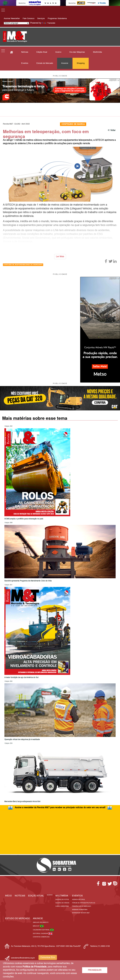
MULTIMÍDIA (61, 896)
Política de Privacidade (35, 967)
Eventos (24, 63)
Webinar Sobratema (79, 909)
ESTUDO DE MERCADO (17, 918)
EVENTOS (77, 896)
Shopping (81, 63)
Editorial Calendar (41, 933)
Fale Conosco (28, 19)
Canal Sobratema (62, 906)
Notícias (24, 52)
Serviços (41, 19)
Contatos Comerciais (41, 937)
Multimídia (97, 52)
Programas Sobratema (57, 19)
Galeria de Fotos (62, 899)
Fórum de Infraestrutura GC (83, 903)
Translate (51, 23)
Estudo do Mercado (44, 63)
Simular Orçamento (40, 922)
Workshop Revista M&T (81, 913)
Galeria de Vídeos (62, 903)
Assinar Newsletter (12, 19)
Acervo (58, 52)
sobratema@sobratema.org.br (23, 958)
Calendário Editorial (41, 930)
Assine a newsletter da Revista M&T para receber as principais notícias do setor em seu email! (60, 808)
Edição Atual (41, 52)
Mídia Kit (36, 926)
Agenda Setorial (78, 899)
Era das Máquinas (77, 52)
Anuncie (64, 63)
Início (8, 896)
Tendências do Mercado (81, 906)
